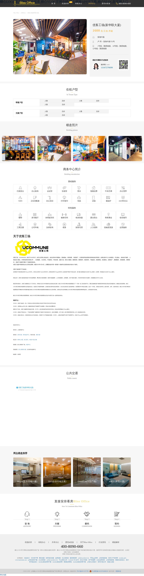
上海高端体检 (103, 558)
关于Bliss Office (86, 542)
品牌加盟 (58, 558)
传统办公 (78, 3)
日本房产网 (34, 558)
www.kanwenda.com (21, 560)
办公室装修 (65, 558)
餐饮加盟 (42, 558)
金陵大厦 (38, 334)
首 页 (53, 3)
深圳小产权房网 (113, 558)
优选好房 (65, 3)
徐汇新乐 (26, 339)
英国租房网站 (68, 562)
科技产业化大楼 (33, 339)
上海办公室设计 (92, 562)
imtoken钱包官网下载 (45, 562)
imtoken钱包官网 (57, 562)
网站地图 (3, 575)
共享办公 (92, 3)
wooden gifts (122, 558)
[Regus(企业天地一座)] (27, 472)
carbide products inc (83, 558)
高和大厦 (20, 334)
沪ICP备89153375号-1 (83, 571)
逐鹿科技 (118, 571)
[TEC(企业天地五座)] (57, 472)
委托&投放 (106, 3)
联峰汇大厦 (20, 339)
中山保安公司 (63, 560)
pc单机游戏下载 (32, 560)
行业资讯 (102, 542)
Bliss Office (16, 13)
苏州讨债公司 (102, 562)
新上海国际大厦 (22, 349)
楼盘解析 (115, 542)
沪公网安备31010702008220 (99, 571)
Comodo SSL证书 (73, 560)
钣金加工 (27, 558)
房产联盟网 (91, 560)
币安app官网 (94, 558)
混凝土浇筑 (110, 562)
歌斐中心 (28, 344)
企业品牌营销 (100, 560)
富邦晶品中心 (26, 334)
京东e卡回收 (83, 560)
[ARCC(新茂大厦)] (117, 472)
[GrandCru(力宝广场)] (87, 472)
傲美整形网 (73, 558)
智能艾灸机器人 (120, 560)
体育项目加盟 (50, 558)
